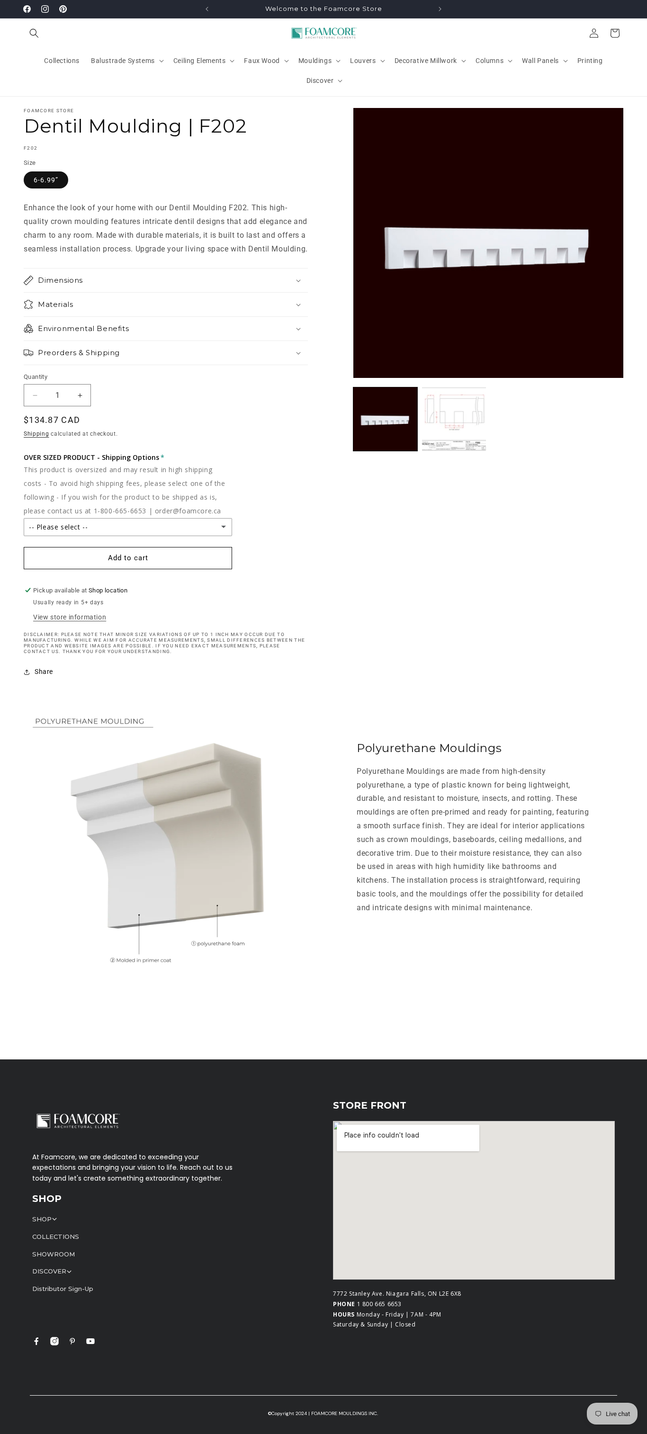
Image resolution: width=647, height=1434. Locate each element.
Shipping (36, 433)
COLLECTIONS (55, 1236)
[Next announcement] (440, 9)
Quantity (35, 376)
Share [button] (44, 671)
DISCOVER (49, 1271)
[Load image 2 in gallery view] (454, 419)
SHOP (42, 1219)
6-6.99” (46, 180)
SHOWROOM (53, 1254)
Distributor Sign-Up (62, 1288)
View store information (69, 617)
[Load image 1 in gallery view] (385, 419)
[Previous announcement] (207, 9)
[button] (34, 33)
